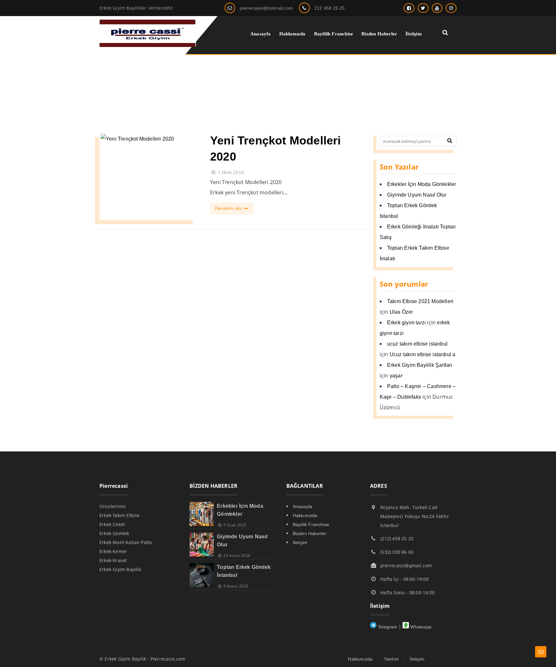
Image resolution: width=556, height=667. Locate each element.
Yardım (391, 659)
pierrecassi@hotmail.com (266, 8)
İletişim (300, 542)
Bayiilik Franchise (311, 524)
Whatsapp (420, 626)
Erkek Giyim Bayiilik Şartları (419, 365)
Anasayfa (302, 506)
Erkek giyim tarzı (406, 322)
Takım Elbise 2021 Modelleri (420, 301)
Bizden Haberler (310, 533)
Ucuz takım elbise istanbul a (423, 354)
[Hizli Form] (540, 651)
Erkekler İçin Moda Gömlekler (421, 184)
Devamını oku (229, 208)
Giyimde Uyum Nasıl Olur (417, 195)
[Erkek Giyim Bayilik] (147, 45)
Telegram (386, 626)
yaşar (396, 375)
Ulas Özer (401, 312)
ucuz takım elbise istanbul (417, 344)
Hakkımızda (305, 515)
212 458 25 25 (329, 8)
